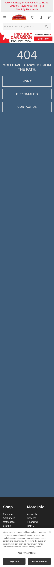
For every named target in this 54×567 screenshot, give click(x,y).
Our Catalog (27, 94)
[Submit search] (46, 26)
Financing (32, 521)
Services (31, 518)
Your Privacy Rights (27, 553)
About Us (32, 514)
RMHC (30, 525)
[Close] (50, 532)
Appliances (9, 518)
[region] (27, 547)
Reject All (14, 561)
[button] (4, 17)
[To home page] (19, 17)
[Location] (32, 17)
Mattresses (9, 521)
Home (27, 81)
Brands (7, 525)
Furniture (8, 514)
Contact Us (27, 107)
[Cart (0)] (49, 17)
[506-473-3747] (40, 17)
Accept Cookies (39, 561)
